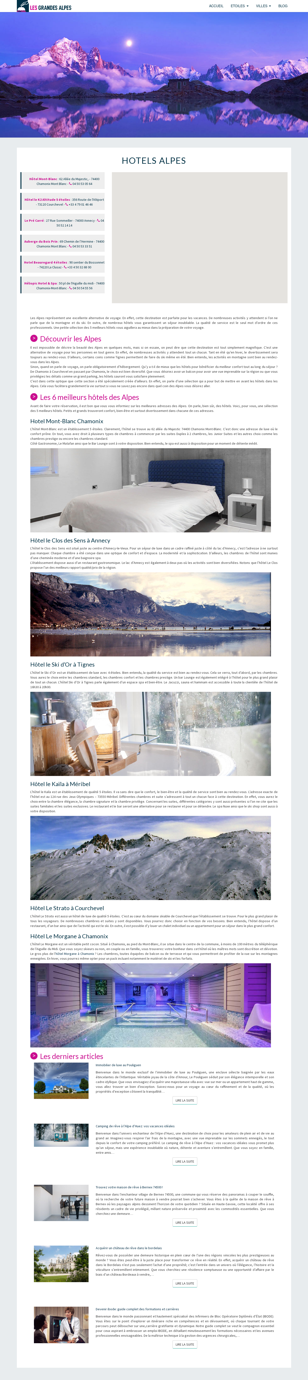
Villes (261, 5)
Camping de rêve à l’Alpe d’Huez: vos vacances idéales (135, 1126)
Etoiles (238, 5)
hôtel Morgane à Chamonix (75, 954)
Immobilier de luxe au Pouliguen (118, 1065)
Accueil (216, 5)
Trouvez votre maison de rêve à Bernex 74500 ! (129, 1187)
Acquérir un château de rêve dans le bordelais (129, 1248)
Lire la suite (186, 1100)
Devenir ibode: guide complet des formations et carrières (137, 1309)
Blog (283, 5)
